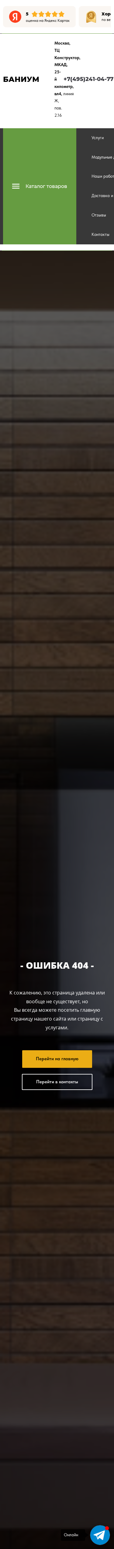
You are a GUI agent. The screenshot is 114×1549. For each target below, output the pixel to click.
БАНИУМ (21, 79)
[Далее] (106, 16)
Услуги (98, 137)
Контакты (100, 234)
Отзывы (99, 215)
